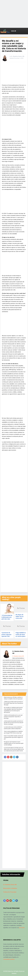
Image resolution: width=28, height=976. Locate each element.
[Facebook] (5, 757)
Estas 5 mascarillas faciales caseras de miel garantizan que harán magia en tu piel (13, 737)
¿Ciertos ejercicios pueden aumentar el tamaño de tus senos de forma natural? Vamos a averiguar (13, 722)
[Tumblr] (17, 757)
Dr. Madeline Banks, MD (17, 56)
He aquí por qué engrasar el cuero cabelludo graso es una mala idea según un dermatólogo (13, 743)
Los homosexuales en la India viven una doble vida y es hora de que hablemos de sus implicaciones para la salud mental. (14, 749)
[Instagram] (11, 757)
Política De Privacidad (9, 892)
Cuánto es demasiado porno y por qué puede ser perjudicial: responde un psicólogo (13, 716)
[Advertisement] (14, 14)
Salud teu (10, 971)
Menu (13, 31)
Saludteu (14, 973)
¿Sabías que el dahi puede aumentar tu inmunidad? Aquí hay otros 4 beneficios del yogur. (13, 703)
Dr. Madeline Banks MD (18, 656)
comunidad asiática (9, 959)
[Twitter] (14, 757)
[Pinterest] (8, 757)
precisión (22, 927)
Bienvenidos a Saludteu (10, 888)
